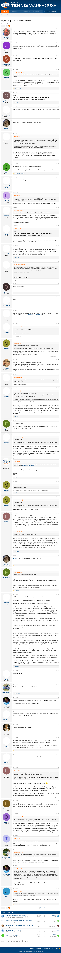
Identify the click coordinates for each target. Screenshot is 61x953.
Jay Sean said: (17, 136)
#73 (58, 388)
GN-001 (7, 932)
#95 (58, 865)
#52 (58, 42)
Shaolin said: (17, 391)
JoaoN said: (16, 343)
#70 (58, 340)
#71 (58, 359)
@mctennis (16, 558)
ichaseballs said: (17, 817)
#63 (58, 225)
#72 (58, 374)
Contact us (31, 948)
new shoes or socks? (12, 935)
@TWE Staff (31, 315)
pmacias (7, 917)
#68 (58, 310)
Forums (5, 11)
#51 (58, 29)
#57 (58, 120)
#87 (58, 724)
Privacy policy (47, 948)
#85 (58, 697)
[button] (19, 11)
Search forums (10, 15)
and (20, 173)
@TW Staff (39, 315)
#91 (58, 800)
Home (56, 948)
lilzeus (55, 916)
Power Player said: (18, 891)
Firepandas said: (17, 437)
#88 (58, 737)
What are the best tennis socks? (15, 915)
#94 (58, 849)
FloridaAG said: (17, 838)
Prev (4, 25)
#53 (58, 55)
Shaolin (7, 927)
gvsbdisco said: (17, 229)
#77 (58, 481)
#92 (58, 813)
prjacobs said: (17, 327)
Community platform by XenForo (30, 951)
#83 (58, 670)
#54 (58, 69)
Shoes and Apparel (20, 917)
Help (52, 948)
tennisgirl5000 (9, 936)
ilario (55, 921)
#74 (58, 420)
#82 (58, 594)
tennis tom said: (17, 852)
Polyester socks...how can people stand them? (20, 925)
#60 (58, 177)
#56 (58, 106)
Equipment (36, 11)
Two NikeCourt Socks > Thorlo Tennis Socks (19, 920)
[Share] (56, 29)
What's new (14, 11)
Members (25, 11)
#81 (58, 569)
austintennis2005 (52, 926)
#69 (58, 323)
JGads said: (16, 461)
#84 (58, 684)
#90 (58, 767)
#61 (58, 192)
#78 (58, 497)
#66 (58, 283)
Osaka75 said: (17, 868)
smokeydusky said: (18, 72)
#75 (58, 434)
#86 (58, 711)
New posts (3, 15)
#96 (58, 888)
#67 (58, 297)
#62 (58, 207)
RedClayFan (8, 922)
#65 (58, 261)
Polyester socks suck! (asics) (14, 930)
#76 (58, 458)
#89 (58, 754)
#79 (58, 513)
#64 (58, 245)
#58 (58, 133)
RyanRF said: (17, 770)
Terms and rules (38, 948)
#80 (58, 555)
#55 (58, 92)
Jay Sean (4, 23)
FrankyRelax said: (18, 210)
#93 (58, 835)
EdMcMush (53, 931)
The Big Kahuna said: (19, 264)
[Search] (58, 11)
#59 (58, 164)
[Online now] (6, 199)
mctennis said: (17, 377)
